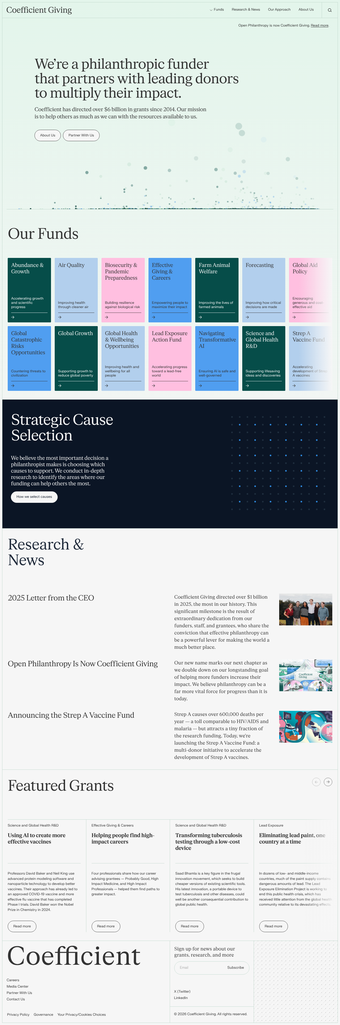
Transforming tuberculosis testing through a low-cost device (208, 842)
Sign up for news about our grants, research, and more (204, 952)
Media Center (17, 987)
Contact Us (16, 999)
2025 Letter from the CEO (51, 598)
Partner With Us (19, 993)
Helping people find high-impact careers (123, 838)
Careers (13, 980)
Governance (43, 1015)
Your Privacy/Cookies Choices (81, 1015)
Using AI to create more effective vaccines (36, 838)
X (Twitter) (182, 992)
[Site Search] (330, 10)
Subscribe (235, 968)
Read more (319, 26)
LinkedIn (181, 998)
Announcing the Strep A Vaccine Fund (71, 715)
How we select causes (34, 497)
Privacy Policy (18, 1015)
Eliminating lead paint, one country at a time (292, 838)
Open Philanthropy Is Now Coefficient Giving (83, 664)
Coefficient (74, 956)
